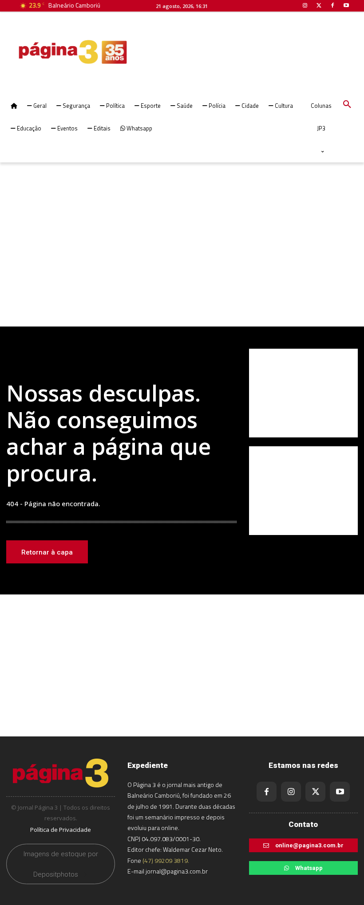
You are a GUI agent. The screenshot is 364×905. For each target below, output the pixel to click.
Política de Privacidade (60, 830)
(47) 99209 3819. (165, 860)
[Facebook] (267, 792)
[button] (347, 104)
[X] (315, 792)
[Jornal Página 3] (46, 52)
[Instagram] (291, 792)
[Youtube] (340, 792)
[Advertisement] (182, 255)
